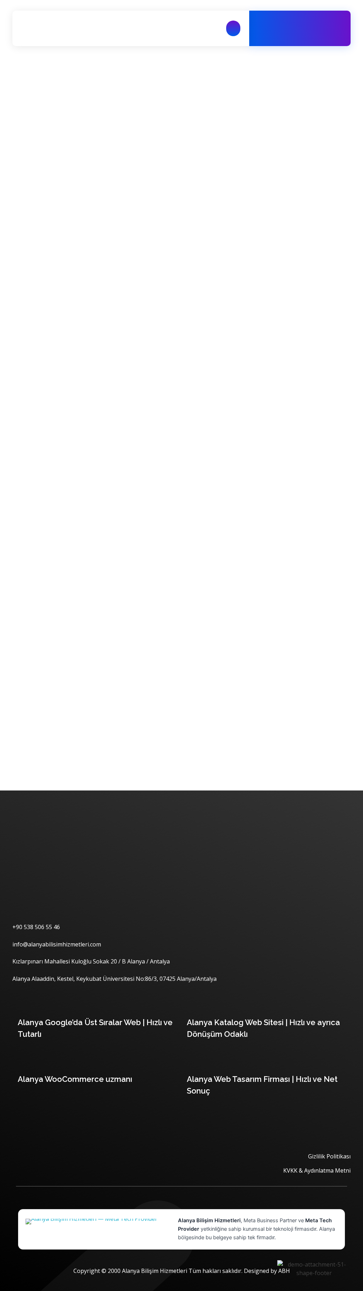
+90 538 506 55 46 (308, 32)
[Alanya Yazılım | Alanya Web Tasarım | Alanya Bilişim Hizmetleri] (53, 28)
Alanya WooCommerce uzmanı (75, 1079)
